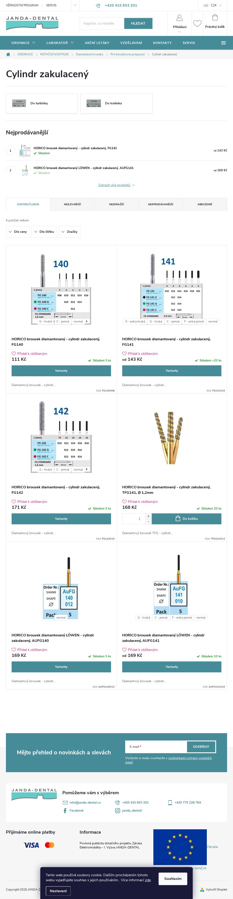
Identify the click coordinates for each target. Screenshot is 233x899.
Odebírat (201, 747)
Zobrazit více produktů (114, 185)
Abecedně (205, 204)
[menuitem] (23, 43)
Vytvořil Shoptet (216, 890)
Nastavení (58, 891)
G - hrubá (45, 322)
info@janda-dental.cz (85, 802)
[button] (148, 516)
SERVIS (51, 5)
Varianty (61, 371)
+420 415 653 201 (135, 802)
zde (148, 880)
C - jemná (62, 322)
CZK (214, 5)
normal (78, 322)
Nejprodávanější (160, 204)
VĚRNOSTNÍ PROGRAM (22, 5)
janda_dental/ (132, 810)
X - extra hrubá (135, 322)
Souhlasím (173, 878)
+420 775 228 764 (188, 802)
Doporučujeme (28, 204)
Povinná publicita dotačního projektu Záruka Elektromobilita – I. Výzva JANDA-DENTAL (111, 845)
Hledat (138, 23)
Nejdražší (116, 204)
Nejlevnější (72, 204)
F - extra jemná (194, 322)
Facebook (77, 810)
